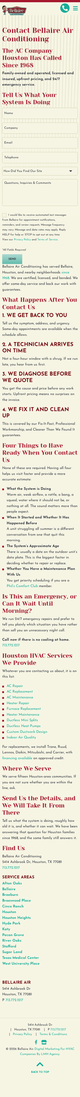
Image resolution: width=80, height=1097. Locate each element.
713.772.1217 (11, 645)
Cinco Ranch (13, 906)
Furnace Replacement (24, 709)
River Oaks (11, 941)
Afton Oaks (12, 883)
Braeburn (10, 895)
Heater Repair (18, 703)
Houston (9, 912)
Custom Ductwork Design (27, 732)
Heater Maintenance (23, 715)
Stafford (9, 946)
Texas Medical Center (20, 958)
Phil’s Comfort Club (22, 586)
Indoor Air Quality (21, 737)
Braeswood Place (16, 901)
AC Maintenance (20, 697)
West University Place (21, 964)
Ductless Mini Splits (22, 720)
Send (12, 259)
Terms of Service (47, 239)
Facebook (36, 1042)
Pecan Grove (13, 935)
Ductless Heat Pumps (24, 726)
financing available (17, 758)
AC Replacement (20, 691)
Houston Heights (16, 918)
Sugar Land (12, 952)
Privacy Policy (22, 239)
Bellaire (9, 889)
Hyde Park (11, 923)
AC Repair (15, 686)
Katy (6, 929)
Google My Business (44, 1042)
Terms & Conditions (53, 1034)
